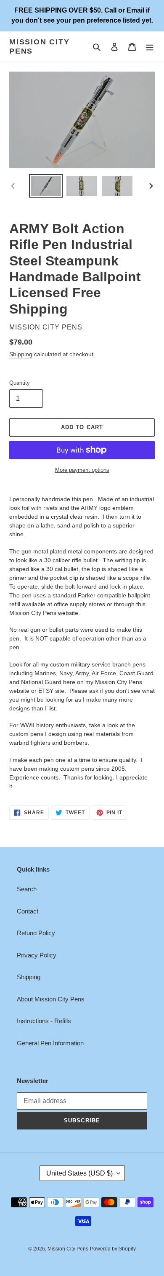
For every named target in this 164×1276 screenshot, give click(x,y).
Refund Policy (36, 932)
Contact (27, 911)
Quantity (19, 383)
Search (27, 889)
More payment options (82, 470)
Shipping (20, 354)
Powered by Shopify (113, 1249)
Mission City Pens (39, 46)
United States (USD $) (79, 1173)
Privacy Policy (36, 955)
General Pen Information (50, 1043)
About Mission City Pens (51, 999)
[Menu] (150, 47)
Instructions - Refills (44, 1020)
